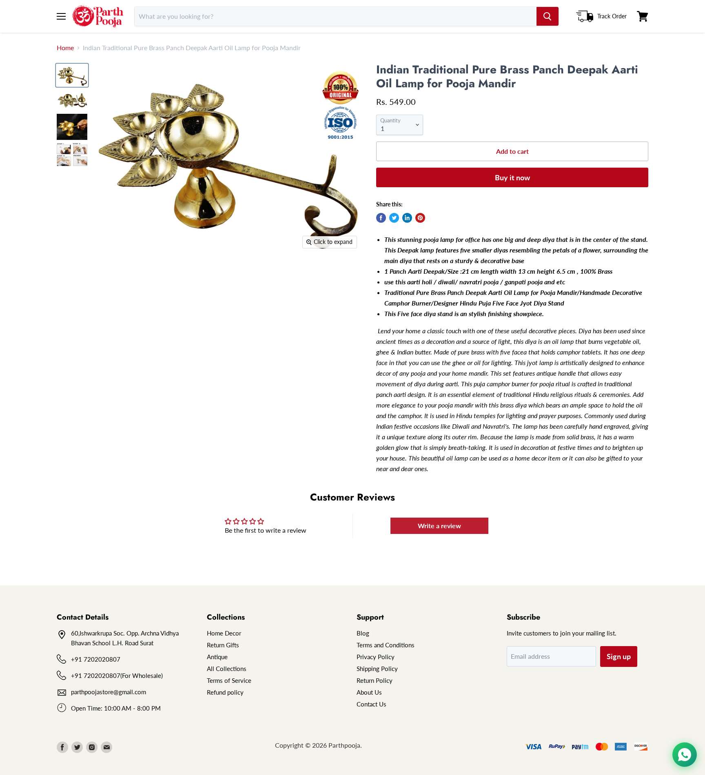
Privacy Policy (376, 656)
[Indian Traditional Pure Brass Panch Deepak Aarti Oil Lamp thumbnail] (72, 75)
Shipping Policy (377, 668)
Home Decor (224, 633)
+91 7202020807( (96, 675)
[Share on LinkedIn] (407, 218)
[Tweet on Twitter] (394, 218)
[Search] (548, 16)
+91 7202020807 (95, 659)
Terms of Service (229, 680)
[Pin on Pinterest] (420, 218)
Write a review (439, 525)
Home (65, 47)
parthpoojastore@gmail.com (108, 691)
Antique (217, 656)
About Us (369, 692)
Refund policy (225, 692)
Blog (363, 633)
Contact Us (371, 704)
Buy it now (512, 177)
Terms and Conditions (386, 645)
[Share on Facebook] (381, 218)
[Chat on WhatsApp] (684, 754)
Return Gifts (223, 645)
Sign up (619, 656)
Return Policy (374, 680)
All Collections (226, 668)
